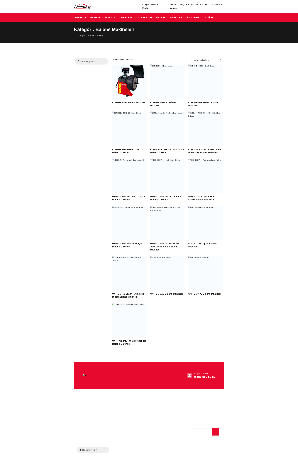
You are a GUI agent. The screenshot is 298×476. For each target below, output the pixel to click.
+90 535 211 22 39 (159, 416)
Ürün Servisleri (119, 427)
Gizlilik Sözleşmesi (83, 423)
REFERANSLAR (145, 17)
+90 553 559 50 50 (159, 413)
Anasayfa (81, 36)
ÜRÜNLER (110, 17)
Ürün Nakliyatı (119, 418)
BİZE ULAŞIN (192, 17)
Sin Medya (137, 471)
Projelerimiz (80, 427)
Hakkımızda (80, 413)
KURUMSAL (96, 17)
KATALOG (161, 17)
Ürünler (78, 432)
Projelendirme (119, 413)
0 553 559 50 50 (204, 376)
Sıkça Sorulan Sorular (84, 418)
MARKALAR (127, 17)
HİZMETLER (176, 17)
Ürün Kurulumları (120, 423)
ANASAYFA (80, 17)
